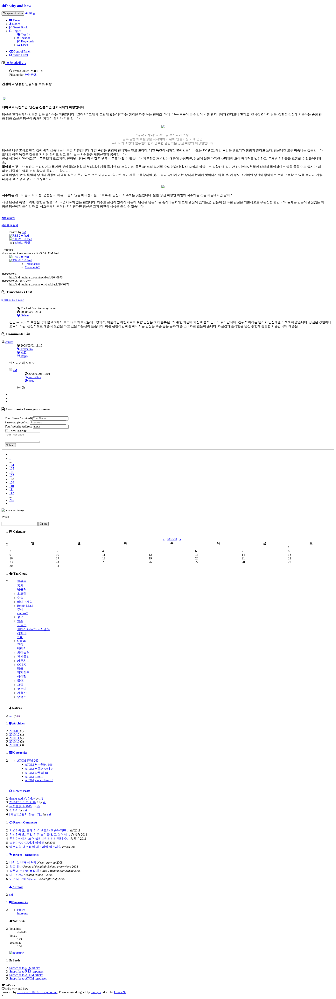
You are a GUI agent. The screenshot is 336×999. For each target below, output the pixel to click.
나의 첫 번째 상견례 (23, 862)
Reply (24, 356)
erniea (9, 342)
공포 (20, 617)
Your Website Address (18, 426)
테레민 (21, 648)
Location (25, 38)
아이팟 (21, 676)
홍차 (20, 585)
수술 (20, 597)
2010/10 (14, 741)
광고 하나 (16, 866)
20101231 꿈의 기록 (22, 802)
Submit (10, 445)
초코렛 (21, 593)
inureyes (96, 992)
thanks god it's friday (22, 798)
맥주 (20, 621)
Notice (15, 23)
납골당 (21, 589)
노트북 (21, 625)
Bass (39, 776)
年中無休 (30, 74)
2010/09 (14, 745)
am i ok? (22, 613)
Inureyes (22, 913)
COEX (21, 664)
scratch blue (44, 780)
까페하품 (23, 672)
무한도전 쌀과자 (20, 806)
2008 (20, 637)
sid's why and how (16, 6)
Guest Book (20, 27)
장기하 (21, 633)
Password (17, 422)
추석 (20, 609)
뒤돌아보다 (43, 768)
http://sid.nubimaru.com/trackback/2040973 (36, 277)
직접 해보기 (8, 218)
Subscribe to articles (24, 968)
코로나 (21, 688)
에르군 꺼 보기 (10, 225)
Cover (16, 20)
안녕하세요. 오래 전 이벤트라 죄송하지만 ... (39, 830)
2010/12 (14, 734)
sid (24, 232)
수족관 (21, 697)
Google (21, 640)
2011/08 (14, 731)
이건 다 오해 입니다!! (13, 300)
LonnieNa (120, 992)
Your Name (18, 418)
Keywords (27, 41)
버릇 (20, 668)
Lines (24, 45)
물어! (20, 680)
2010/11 (14, 738)
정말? (18, 242)
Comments (32, 267)
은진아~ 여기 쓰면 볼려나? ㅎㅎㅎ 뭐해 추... (39, 838)
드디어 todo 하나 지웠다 (33, 629)
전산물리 (23, 656)
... (10, 715)
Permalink (26, 349)
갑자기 (14, 810)
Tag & (16, 30)
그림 (20, 684)
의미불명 (23, 652)
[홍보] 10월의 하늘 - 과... (26, 814)
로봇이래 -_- (15, 63)
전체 (32, 760)
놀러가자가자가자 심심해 (26, 842)
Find (44, 523)
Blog (31, 13)
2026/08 (172, 539)
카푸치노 (23, 660)
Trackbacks (32, 263)
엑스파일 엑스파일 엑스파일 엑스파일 (35, 846)
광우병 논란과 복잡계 (24, 870)
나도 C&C (16, 874)
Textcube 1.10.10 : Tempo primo (37, 992)
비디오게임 (25, 601)
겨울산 (21, 692)
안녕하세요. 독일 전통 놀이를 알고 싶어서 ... (39, 834)
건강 (20, 644)
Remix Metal (25, 605)
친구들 (21, 581)
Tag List (25, 34)
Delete (24, 315)
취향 (27, 242)
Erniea (21, 909)
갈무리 (41, 772)
